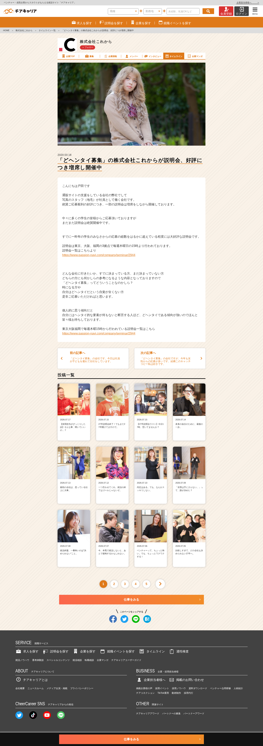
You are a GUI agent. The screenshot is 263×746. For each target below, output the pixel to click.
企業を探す (87, 651)
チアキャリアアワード (147, 713)
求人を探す (31, 651)
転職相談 (89, 660)
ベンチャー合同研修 (220, 688)
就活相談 (77, 660)
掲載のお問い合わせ (190, 679)
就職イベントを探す (121, 651)
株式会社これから (24, 30)
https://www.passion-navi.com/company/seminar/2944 (98, 255)
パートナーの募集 (171, 713)
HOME (6, 30)
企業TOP (70, 56)
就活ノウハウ (22, 660)
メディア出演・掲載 (57, 688)
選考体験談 (38, 660)
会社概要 (20, 688)
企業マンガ (197, 56)
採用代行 (188, 693)
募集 (92, 56)
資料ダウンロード (198, 688)
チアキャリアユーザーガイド (126, 660)
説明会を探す (59, 651)
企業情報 (112, 56)
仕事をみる (131, 599)
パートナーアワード (193, 713)
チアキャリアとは (35, 679)
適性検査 (182, 651)
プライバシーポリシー (81, 688)
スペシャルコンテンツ (58, 660)
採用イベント (162, 688)
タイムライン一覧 (47, 30)
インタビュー (155, 56)
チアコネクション (145, 693)
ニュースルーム (36, 688)
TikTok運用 (163, 693)
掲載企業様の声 (144, 688)
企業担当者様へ (248, 2)
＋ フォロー (87, 47)
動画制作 (176, 693)
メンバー (134, 56)
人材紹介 (238, 688)
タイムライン (176, 56)
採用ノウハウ (179, 688)
